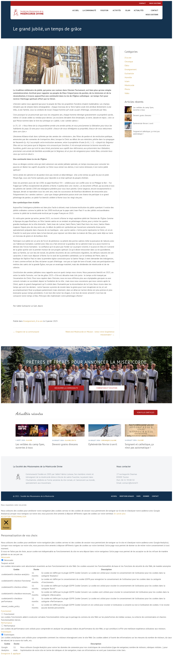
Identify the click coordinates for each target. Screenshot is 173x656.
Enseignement (29, 321)
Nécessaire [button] (5, 557)
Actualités (138, 10)
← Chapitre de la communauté (26, 331)
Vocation (104, 10)
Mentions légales (127, 496)
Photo (127, 89)
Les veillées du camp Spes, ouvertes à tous (143, 108)
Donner (146, 496)
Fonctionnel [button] (6, 611)
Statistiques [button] (6, 631)
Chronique (129, 61)
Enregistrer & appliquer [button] (11, 653)
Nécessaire (8, 560)
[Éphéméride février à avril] (128, 128)
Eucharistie (129, 73)
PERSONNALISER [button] (18, 516)
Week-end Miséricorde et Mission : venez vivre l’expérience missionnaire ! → (89, 333)
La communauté (89, 10)
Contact (142, 3)
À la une (39, 321)
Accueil (75, 10)
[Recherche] (148, 11)
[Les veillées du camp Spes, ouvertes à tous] (128, 112)
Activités (117, 10)
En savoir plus (120, 513)
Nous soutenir (155, 3)
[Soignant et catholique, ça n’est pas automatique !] (128, 136)
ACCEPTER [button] (6, 516)
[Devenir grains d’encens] (128, 120)
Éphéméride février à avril (143, 123)
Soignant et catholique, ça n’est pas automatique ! (139, 446)
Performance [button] (6, 623)
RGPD (138, 496)
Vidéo (127, 93)
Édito (127, 65)
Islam (127, 10)
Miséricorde (129, 85)
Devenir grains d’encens (142, 115)
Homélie (128, 77)
